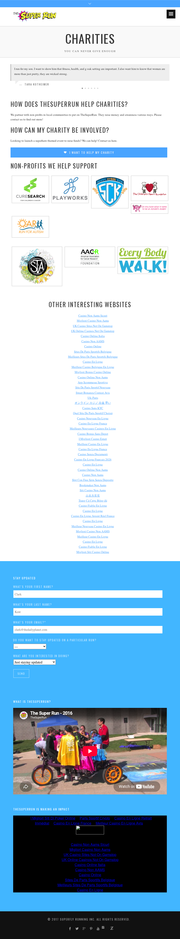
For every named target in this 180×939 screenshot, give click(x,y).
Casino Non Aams (92, 475)
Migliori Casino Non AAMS (93, 531)
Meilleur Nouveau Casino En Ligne (93, 526)
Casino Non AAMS (92, 341)
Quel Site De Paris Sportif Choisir (93, 413)
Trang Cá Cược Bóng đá (93, 500)
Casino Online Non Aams (93, 377)
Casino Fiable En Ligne (93, 506)
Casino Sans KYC (92, 408)
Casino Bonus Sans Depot (92, 434)
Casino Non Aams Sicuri (92, 315)
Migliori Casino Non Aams (93, 321)
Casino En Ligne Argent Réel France (93, 516)
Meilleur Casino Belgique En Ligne (93, 367)
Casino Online (92, 346)
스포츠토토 (93, 495)
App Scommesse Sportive (93, 382)
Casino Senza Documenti (93, 454)
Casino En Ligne (93, 362)
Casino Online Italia (93, 336)
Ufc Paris (93, 398)
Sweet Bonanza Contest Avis (93, 393)
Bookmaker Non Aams (92, 485)
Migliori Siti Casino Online (92, 552)
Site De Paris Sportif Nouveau (92, 387)
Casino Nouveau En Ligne (92, 418)
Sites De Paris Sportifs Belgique (93, 351)
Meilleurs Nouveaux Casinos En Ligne (93, 428)
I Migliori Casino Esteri (93, 439)
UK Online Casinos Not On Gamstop (92, 331)
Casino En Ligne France (93, 423)
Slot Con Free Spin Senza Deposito (92, 480)
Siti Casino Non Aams (93, 490)
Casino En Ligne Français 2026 (93, 459)
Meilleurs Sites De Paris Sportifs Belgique (93, 357)
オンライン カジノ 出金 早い (93, 403)
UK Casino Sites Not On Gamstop (93, 326)
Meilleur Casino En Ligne (92, 444)
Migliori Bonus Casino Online (93, 372)
